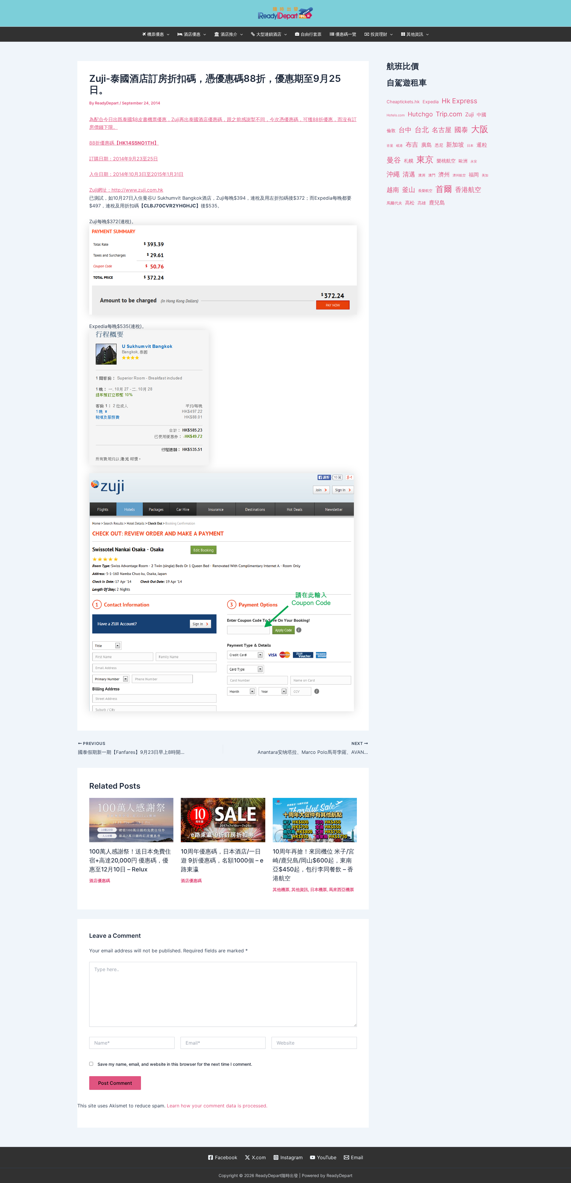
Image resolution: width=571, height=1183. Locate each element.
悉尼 (439, 145)
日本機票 (318, 889)
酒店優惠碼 (99, 880)
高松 (410, 203)
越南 (393, 189)
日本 (470, 145)
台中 (405, 130)
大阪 (479, 129)
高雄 (422, 202)
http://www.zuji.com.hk (137, 190)
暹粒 (481, 145)
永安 (473, 161)
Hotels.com (396, 115)
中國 (481, 115)
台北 (422, 129)
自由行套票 (311, 34)
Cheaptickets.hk (403, 101)
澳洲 (421, 175)
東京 (425, 159)
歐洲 (463, 161)
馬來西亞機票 (341, 889)
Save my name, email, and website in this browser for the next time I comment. (175, 1064)
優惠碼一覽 (345, 34)
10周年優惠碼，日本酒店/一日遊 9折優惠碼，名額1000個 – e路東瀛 (222, 860)
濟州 (444, 174)
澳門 (431, 175)
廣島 (426, 145)
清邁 (409, 174)
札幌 (408, 161)
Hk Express (459, 101)
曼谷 (394, 160)
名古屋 (441, 130)
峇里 (390, 145)
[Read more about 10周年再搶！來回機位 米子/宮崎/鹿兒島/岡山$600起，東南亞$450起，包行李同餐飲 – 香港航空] (315, 820)
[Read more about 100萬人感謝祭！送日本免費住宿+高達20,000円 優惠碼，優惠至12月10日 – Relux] (131, 820)
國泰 (461, 130)
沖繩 (393, 174)
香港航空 (468, 189)
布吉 (412, 144)
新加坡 (455, 144)
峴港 (399, 145)
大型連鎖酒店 (268, 34)
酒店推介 (229, 34)
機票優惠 (155, 34)
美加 (485, 175)
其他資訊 (415, 34)
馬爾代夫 (394, 203)
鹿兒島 (437, 202)
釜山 (408, 189)
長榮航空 (425, 190)
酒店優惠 (192, 34)
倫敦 (391, 130)
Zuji (469, 114)
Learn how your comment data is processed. (217, 1106)
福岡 (474, 175)
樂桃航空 (446, 161)
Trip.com (449, 114)
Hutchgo (420, 114)
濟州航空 (459, 175)
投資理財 (379, 34)
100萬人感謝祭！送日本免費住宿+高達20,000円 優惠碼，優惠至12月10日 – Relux (130, 860)
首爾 (443, 189)
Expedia (431, 101)
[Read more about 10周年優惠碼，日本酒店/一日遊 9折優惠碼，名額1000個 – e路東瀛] (223, 820)
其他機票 (281, 889)
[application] (166, 34)
